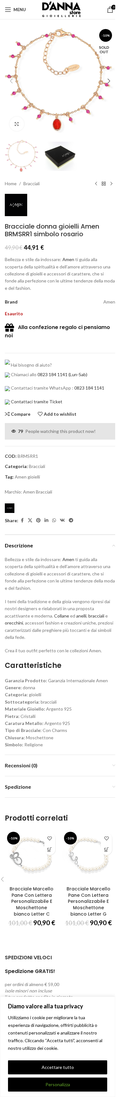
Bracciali (31, 183)
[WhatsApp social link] (54, 520)
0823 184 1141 (52, 374)
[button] (11, 81)
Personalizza (57, 1084)
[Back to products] (104, 183)
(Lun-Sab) (77, 374)
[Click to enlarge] (17, 124)
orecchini (14, 622)
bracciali (96, 615)
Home (11, 183)
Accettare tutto (58, 1067)
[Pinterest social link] (38, 520)
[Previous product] (96, 183)
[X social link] (30, 520)
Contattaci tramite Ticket (36, 401)
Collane (61, 615)
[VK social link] (62, 520)
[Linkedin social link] (46, 520)
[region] (57, 1047)
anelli (81, 615)
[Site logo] (60, 9)
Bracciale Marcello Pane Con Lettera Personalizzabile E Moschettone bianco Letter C (31, 901)
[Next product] (111, 183)
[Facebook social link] (22, 520)
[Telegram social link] (71, 520)
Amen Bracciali (37, 491)
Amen (68, 259)
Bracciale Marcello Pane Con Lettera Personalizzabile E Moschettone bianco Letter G (88, 901)
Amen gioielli (27, 476)
